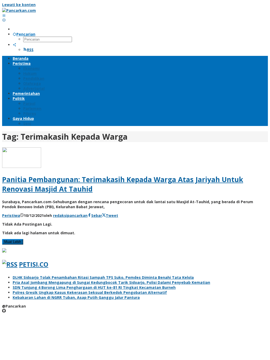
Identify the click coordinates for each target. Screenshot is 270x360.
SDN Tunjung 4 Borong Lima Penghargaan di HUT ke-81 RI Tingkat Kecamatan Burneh (94, 287)
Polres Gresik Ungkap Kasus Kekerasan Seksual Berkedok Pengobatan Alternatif (90, 292)
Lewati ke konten (19, 4)
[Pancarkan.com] (19, 10)
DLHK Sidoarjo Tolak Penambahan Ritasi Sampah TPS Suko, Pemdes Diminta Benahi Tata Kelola (103, 277)
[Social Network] (14, 44)
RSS (30, 49)
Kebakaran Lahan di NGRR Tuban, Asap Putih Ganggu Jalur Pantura (76, 297)
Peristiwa (11, 215)
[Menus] (4, 15)
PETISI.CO (33, 264)
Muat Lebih (12, 242)
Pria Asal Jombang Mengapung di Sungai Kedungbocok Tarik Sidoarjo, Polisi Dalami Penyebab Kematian (111, 282)
